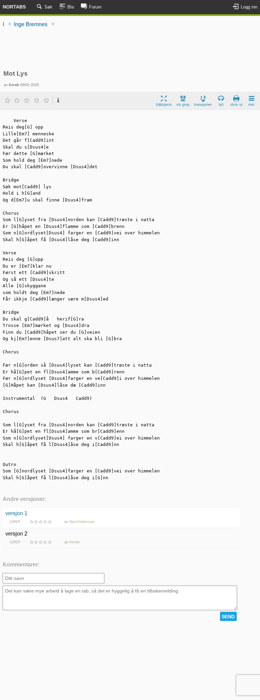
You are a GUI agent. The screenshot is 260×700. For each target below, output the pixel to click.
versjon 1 (16, 513)
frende (14, 85)
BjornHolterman (82, 522)
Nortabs (14, 6)
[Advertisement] (130, 49)
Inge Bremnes (30, 24)
